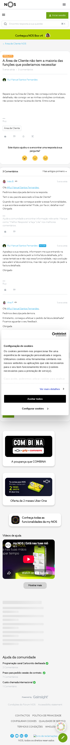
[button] (4, 16)
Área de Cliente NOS (15, 44)
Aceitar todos (35, 398)
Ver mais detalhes (50, 388)
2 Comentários (10, 667)
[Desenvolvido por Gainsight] (35, 698)
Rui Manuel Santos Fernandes (22, 80)
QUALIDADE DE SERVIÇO (52, 721)
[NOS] (10, 4)
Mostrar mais (35, 585)
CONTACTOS (22, 716)
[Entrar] (5, 24)
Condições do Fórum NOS (21, 705)
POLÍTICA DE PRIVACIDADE (46, 716)
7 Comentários (10, 677)
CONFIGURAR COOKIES (23, 721)
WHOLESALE (52, 727)
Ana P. (10, 302)
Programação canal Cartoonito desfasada (24, 663)
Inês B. (10, 181)
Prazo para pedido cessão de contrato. (22, 673)
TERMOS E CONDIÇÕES (30, 727)
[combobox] (35, 24)
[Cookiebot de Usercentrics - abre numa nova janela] (52, 334)
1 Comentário (10, 686)
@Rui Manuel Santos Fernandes (23, 187)
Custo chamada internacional (17, 682)
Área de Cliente (12, 128)
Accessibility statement (50, 705)
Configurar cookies (33, 408)
